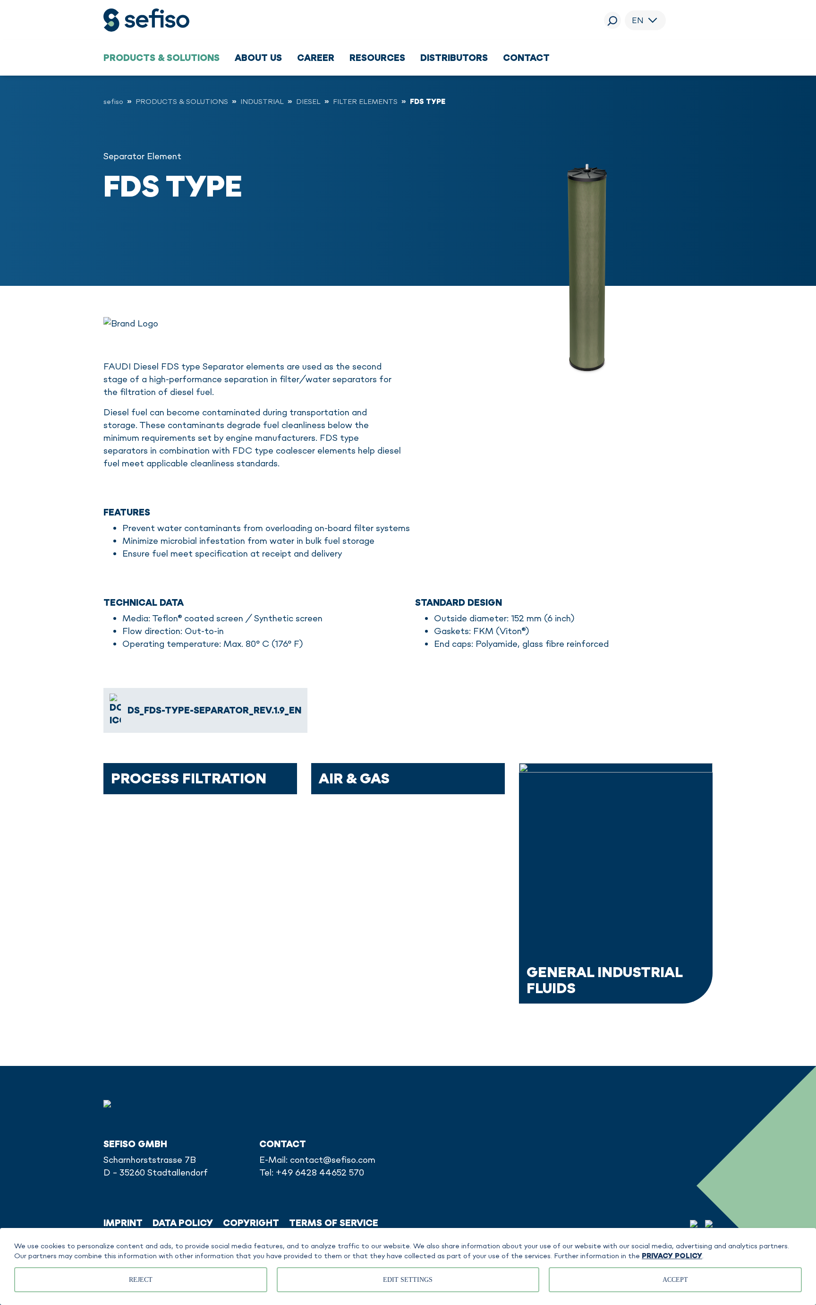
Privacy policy (672, 1255)
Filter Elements (365, 101)
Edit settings (408, 1279)
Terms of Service (333, 1222)
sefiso (113, 101)
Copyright (251, 1222)
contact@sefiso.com (332, 1159)
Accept (675, 1279)
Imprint (123, 1222)
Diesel (308, 101)
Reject (141, 1279)
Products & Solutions (182, 101)
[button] (161, 57)
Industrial (262, 101)
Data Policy (183, 1222)
